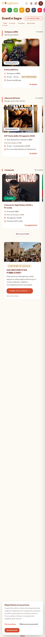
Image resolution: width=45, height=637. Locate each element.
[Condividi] (30, 42)
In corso (12, 23)
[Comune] (31, 3)
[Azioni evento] (35, 42)
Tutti (5, 23)
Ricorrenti (31, 23)
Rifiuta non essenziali (29, 624)
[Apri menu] (40, 3)
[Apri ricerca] (26, 3)
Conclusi (21, 23)
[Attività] (36, 3)
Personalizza (10, 624)
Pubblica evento (18, 291)
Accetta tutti (12, 630)
